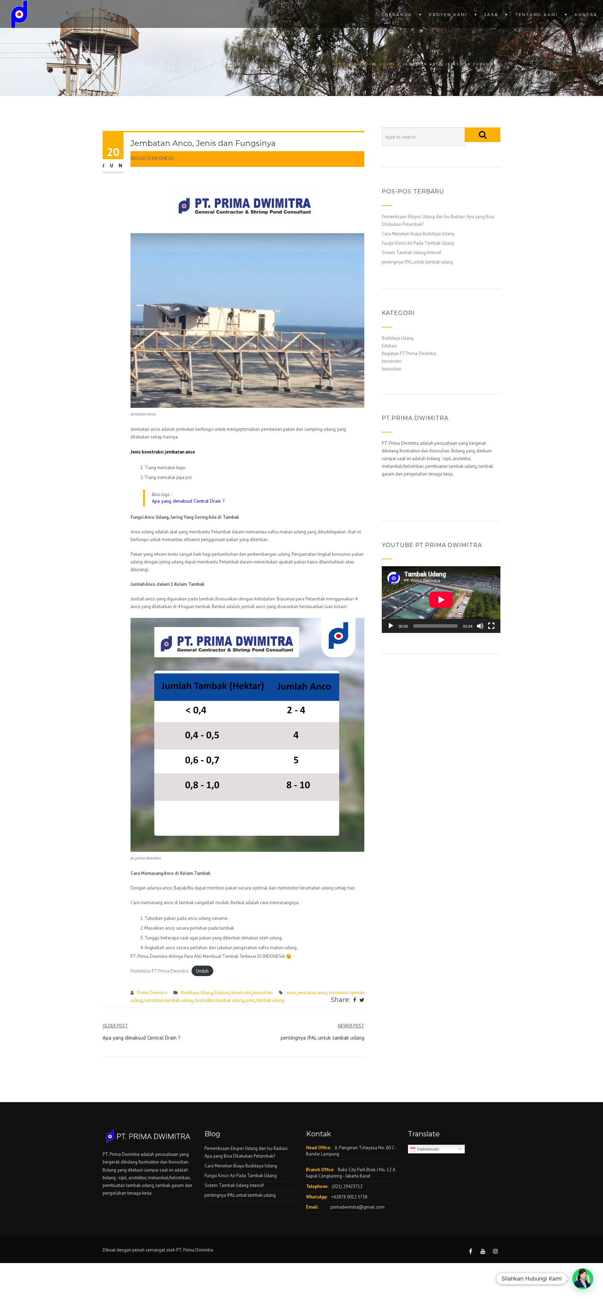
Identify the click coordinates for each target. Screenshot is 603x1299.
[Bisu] (480, 625)
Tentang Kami (536, 14)
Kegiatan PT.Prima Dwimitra (409, 353)
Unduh (202, 971)
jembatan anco (312, 993)
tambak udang (270, 1000)
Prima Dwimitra (152, 993)
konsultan (263, 993)
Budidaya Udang (374, 64)
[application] (441, 599)
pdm (250, 1000)
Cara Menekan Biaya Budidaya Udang (418, 234)
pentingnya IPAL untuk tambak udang (417, 262)
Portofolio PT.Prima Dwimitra (159, 971)
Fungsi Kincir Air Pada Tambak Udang (418, 243)
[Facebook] (354, 1000)
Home (339, 64)
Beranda (398, 14)
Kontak (586, 14)
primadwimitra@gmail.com (357, 1207)
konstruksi (241, 993)
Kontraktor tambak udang (219, 1000)
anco (291, 993)
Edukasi (222, 993)
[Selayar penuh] (491, 625)
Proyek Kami (448, 14)
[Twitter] (361, 1000)
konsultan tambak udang (168, 1000)
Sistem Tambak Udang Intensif (411, 253)
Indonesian (427, 1149)
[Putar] (390, 625)
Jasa (491, 14)
